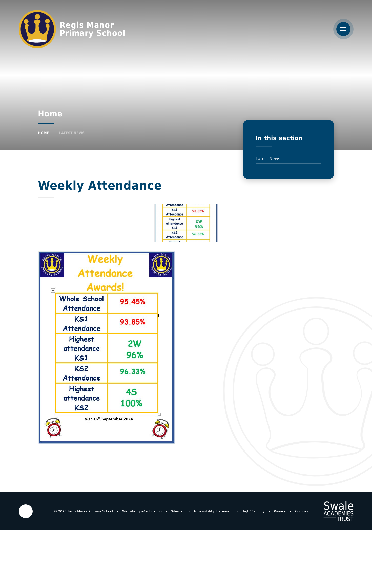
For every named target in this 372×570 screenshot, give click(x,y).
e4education (151, 511)
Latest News (72, 133)
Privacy (280, 511)
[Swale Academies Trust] (338, 511)
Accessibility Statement (213, 511)
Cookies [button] (301, 511)
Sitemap (177, 511)
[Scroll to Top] (26, 511)
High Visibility (253, 511)
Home (43, 133)
